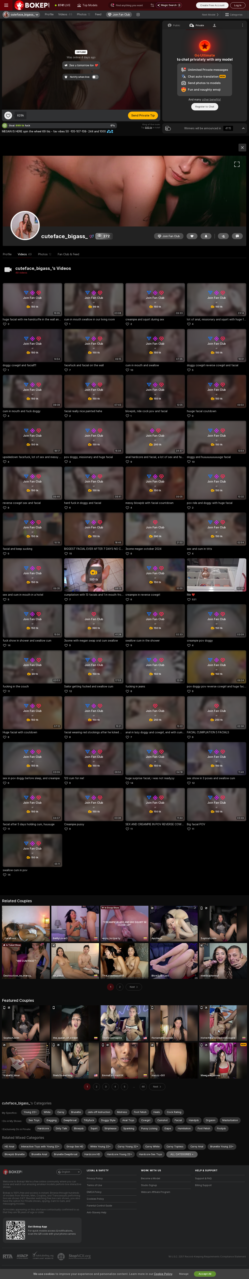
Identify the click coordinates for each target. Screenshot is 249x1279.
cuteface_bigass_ (16, 1103)
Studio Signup (149, 1185)
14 (9, 645)
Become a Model (150, 1178)
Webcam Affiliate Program (155, 1192)
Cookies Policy (95, 1199)
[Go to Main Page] (31, 5)
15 (70, 553)
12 (70, 691)
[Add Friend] (223, 236)
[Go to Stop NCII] (80, 1256)
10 (131, 370)
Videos (65, 14)
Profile (49, 14)
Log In (237, 5)
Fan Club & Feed (68, 254)
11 (9, 691)
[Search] (152, 5)
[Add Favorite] (8, 115)
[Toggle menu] (6, 5)
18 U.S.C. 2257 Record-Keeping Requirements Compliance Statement (207, 1256)
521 (194, 599)
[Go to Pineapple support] (61, 1256)
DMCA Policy (94, 1192)
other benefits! (211, 99)
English (66, 1172)
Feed (98, 14)
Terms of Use (94, 1185)
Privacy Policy (95, 1178)
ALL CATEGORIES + (182, 1154)
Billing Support (203, 1185)
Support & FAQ (203, 1178)
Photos (83, 14)
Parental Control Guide (99, 1205)
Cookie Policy (163, 1274)
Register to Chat (204, 106)
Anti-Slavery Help (96, 1212)
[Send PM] (237, 236)
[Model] (242, 147)
